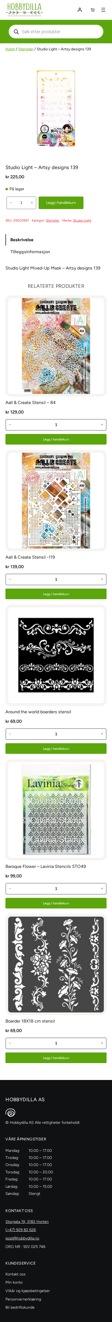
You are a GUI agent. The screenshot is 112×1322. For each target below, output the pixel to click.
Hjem (10, 49)
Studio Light (82, 220)
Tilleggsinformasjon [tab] (30, 251)
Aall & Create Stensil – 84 (30, 402)
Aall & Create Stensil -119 (30, 557)
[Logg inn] (79, 10)
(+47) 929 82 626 (20, 1230)
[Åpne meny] (103, 10)
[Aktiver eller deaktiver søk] (56, 32)
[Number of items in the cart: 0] (92, 10)
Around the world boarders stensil (38, 711)
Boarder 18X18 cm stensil (30, 1021)
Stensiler (25, 49)
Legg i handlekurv (61, 202)
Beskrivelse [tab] (21, 239)
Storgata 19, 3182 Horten (27, 1221)
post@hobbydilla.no (22, 1238)
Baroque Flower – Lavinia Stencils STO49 (45, 866)
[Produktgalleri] (56, 108)
